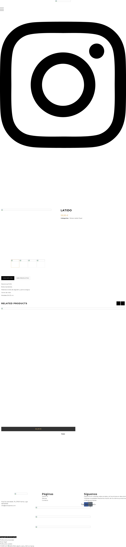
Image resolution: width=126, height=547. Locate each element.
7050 (63, 434)
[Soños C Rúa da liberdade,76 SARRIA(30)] (41, 263)
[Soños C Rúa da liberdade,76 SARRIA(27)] (15, 263)
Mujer (80, 218)
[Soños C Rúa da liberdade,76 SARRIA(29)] (32, 263)
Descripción (8, 278)
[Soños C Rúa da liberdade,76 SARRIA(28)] (24, 263)
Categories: (65, 218)
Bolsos (72, 218)
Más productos (23, 278)
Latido (76, 218)
